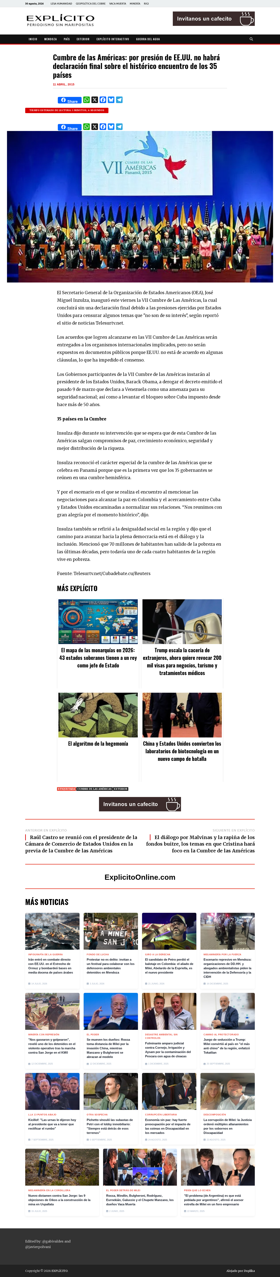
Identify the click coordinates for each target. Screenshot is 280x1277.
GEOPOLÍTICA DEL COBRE (91, 3)
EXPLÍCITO (59, 1271)
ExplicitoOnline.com (140, 877)
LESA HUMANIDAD (61, 3)
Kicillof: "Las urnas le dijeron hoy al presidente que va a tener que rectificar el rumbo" (52, 1124)
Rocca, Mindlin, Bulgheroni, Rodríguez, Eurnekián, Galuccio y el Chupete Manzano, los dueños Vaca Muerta (140, 1200)
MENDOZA (50, 39)
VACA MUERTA (117, 3)
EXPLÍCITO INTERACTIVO (113, 39)
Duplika (249, 1271)
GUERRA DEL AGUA (148, 39)
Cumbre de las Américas (94, 788)
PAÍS (67, 39)
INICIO (33, 39)
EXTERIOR (83, 39)
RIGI (146, 3)
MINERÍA (135, 3)
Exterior (120, 788)
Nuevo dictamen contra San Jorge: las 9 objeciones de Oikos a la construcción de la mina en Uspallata (59, 1200)
